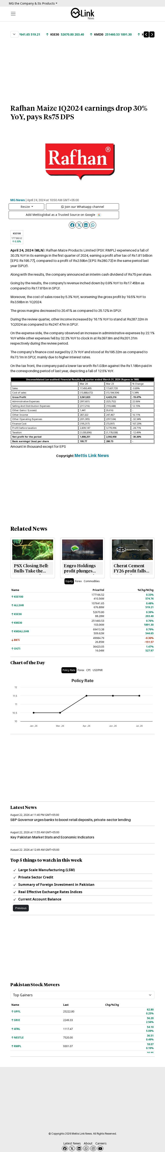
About (88, 1143)
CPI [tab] (88, 670)
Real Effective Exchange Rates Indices (49, 891)
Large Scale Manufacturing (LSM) (46, 869)
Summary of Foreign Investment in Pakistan (56, 884)
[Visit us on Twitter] (72, 1148)
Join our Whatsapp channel (84, 207)
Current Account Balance (39, 899)
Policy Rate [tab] (69, 670)
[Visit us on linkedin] (79, 1148)
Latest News (72, 1143)
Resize (26, 207)
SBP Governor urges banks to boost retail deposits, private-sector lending (70, 820)
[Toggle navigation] (13, 14)
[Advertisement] (82, 69)
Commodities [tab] (92, 581)
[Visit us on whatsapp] (86, 1148)
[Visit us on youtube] (100, 1148)
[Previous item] (146, 34)
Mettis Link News (91, 455)
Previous (20, 908)
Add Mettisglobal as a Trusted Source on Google (61, 215)
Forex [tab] (78, 581)
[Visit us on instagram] (93, 1148)
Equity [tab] (69, 581)
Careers (101, 1143)
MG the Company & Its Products (32, 3)
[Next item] (151, 34)
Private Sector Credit (35, 877)
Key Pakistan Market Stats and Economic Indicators (52, 837)
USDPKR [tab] (97, 670)
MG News (17, 200)
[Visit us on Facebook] (65, 1148)
